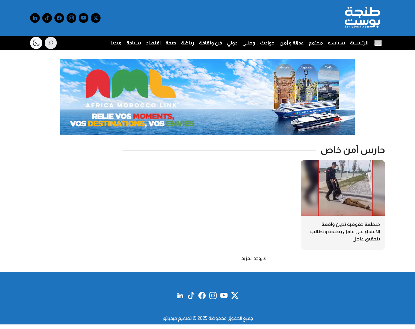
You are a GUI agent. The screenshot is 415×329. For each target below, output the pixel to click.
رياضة (187, 42)
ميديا (116, 42)
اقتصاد (153, 42)
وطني (248, 42)
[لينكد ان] (35, 18)
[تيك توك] (47, 18)
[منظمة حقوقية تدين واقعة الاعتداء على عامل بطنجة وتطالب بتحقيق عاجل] (343, 205)
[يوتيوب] (83, 18)
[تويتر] (96, 18)
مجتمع (316, 42)
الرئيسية (359, 42)
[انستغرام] (71, 18)
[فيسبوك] (59, 18)
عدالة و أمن (292, 42)
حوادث (267, 42)
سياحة (133, 42)
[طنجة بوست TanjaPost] (362, 18)
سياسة (336, 42)
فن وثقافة (210, 42)
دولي (232, 42)
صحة (171, 42)
